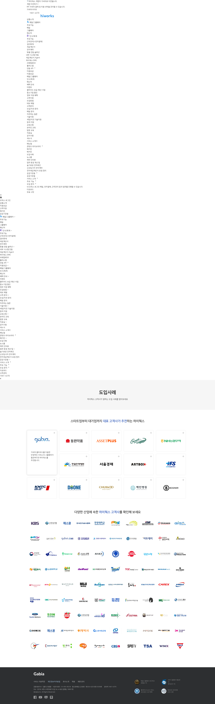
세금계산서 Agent (33, 58)
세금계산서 (31, 47)
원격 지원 (30, 122)
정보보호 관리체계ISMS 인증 (173, 691)
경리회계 (30, 44)
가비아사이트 (32, 10)
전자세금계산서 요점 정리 (36, 171)
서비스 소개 (31, 179)
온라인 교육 (31, 128)
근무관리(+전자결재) (35, 42)
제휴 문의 (81, 682)
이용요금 (30, 71)
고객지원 (30, 98)
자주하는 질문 (32, 114)
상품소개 (30, 19)
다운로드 (30, 189)
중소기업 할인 (32, 93)
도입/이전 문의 (32, 109)
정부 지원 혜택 (32, 95)
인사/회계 (30, 79)
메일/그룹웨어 (32, 77)
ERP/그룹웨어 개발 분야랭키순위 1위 (174, 682)
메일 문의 (30, 111)
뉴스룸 (29, 157)
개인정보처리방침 (54, 682)
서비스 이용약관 (39, 682)
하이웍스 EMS (31, 60)
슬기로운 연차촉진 (34, 165)
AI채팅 (31, 63)
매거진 (29, 149)
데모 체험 (30, 103)
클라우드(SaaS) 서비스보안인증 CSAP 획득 (147, 691)
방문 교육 (30, 130)
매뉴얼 (29, 144)
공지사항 (30, 136)
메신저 (29, 33)
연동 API (30, 68)
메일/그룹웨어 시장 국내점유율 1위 (147, 682)
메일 (28, 28)
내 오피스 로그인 (33, 187)
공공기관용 (31, 173)
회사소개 (66, 682)
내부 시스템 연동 (32, 55)
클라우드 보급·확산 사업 (36, 90)
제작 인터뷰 (31, 160)
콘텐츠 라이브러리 (34, 146)
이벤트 (29, 87)
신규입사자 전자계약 (34, 168)
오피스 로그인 (5, 200)
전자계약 (30, 50)
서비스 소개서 (32, 141)
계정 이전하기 (32, 4)
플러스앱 (30, 66)
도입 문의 (30, 184)
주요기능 (30, 25)
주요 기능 (30, 181)
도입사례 (30, 155)
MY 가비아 (31, 7)
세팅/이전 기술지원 (34, 120)
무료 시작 (30, 192)
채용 (73, 682)
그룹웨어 (30, 30)
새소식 (29, 138)
